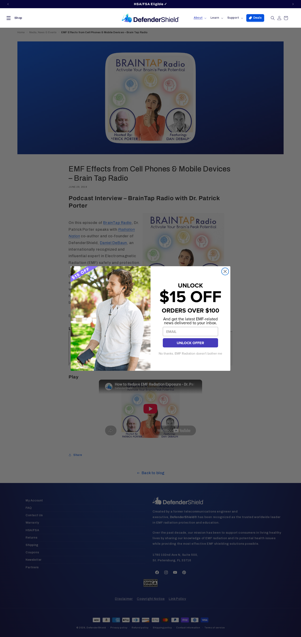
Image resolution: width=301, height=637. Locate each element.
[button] (13, 18)
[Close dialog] (225, 271)
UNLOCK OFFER (190, 343)
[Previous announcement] (7, 4)
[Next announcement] (293, 4)
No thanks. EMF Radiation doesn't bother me (190, 354)
